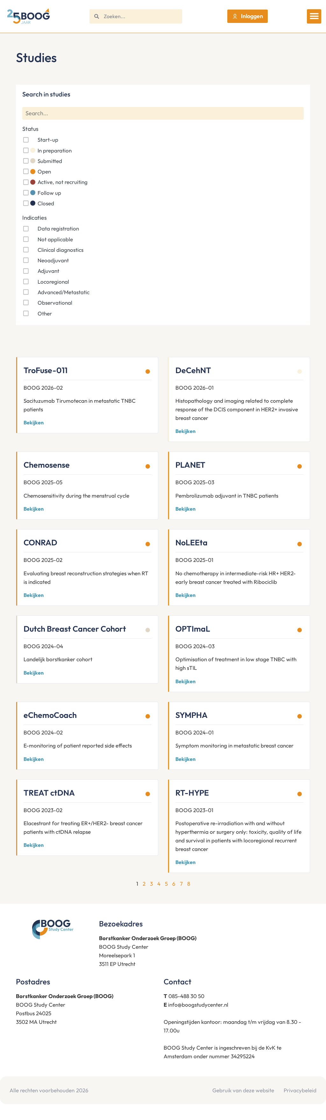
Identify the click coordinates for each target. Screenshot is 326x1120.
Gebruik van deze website (243, 1090)
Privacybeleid (300, 1090)
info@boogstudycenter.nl (198, 1004)
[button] (314, 16)
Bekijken (34, 422)
